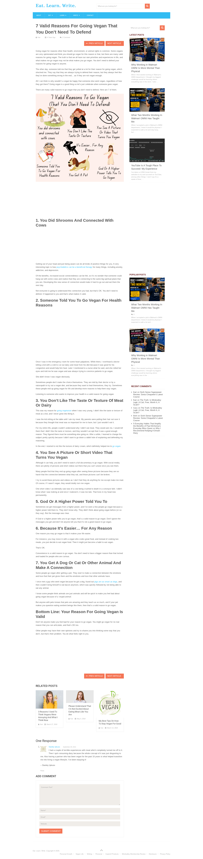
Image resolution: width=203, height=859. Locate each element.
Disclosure (153, 854)
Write (75, 15)
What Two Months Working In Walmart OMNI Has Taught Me (146, 118)
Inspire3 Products (112, 854)
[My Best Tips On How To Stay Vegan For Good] (110, 704)
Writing (89, 854)
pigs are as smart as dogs (105, 582)
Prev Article (95, 43)
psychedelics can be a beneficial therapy (74, 267)
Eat (49, 15)
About (38, 15)
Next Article (114, 43)
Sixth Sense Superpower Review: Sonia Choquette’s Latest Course (148, 394)
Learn (62, 15)
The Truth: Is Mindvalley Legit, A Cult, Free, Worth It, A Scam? (147, 402)
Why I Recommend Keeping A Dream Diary (147, 430)
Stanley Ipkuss (54, 747)
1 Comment (66, 37)
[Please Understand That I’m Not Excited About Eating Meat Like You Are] (80, 696)
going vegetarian (64, 410)
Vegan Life (80, 854)
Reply (42, 771)
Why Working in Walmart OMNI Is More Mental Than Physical (145, 68)
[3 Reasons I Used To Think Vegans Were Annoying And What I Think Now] (49, 699)
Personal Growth (66, 854)
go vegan (116, 446)
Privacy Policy (165, 854)
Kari (39, 37)
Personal (99, 854)
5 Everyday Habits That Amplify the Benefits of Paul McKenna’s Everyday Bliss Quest (147, 426)
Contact (90, 15)
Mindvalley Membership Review (133, 854)
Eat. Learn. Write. (56, 6)
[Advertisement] (80, 200)
